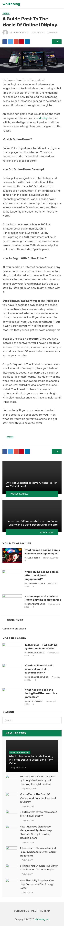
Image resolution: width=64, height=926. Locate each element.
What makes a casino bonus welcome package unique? (42, 551)
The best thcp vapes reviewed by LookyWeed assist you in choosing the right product (37, 780)
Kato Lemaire (35, 701)
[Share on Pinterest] (21, 41)
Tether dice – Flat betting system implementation (40, 646)
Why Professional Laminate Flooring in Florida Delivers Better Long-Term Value (31, 760)
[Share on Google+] (16, 41)
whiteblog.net (42, 919)
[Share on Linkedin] (27, 41)
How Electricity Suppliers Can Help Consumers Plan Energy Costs (37, 884)
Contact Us (21, 911)
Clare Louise (20, 32)
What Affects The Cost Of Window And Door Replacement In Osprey (38, 798)
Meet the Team (40, 911)
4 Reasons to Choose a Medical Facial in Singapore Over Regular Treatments (38, 852)
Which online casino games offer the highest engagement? (41, 575)
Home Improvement (19, 752)
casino (6, 13)
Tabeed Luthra (36, 583)
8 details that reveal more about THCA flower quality (38, 814)
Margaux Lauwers (37, 677)
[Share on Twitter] (10, 41)
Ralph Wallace (36, 604)
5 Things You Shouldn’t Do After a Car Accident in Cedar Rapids (39, 867)
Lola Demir (33, 558)
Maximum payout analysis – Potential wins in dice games (42, 598)
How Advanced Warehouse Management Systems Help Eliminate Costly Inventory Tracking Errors (36, 832)
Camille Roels (35, 653)
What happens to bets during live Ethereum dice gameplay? (40, 693)
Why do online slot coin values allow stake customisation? (38, 669)
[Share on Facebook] (4, 41)
